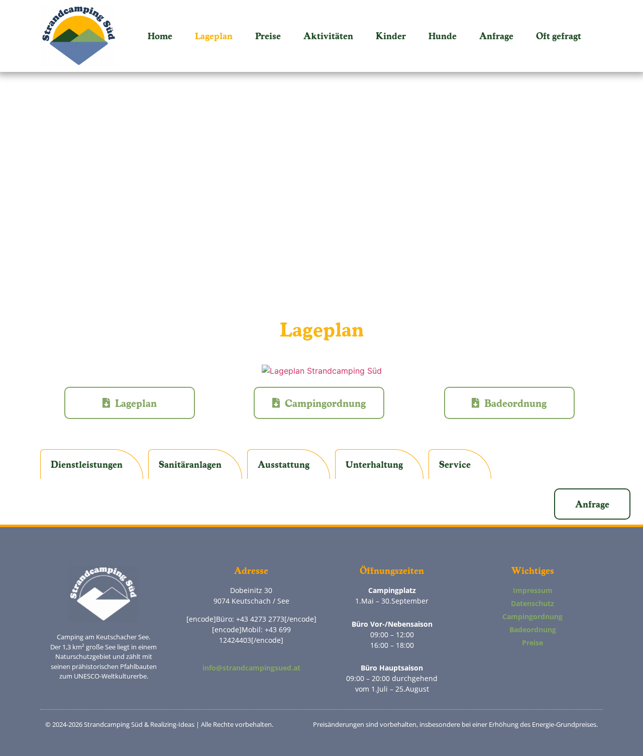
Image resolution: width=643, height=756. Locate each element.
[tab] (91, 464)
